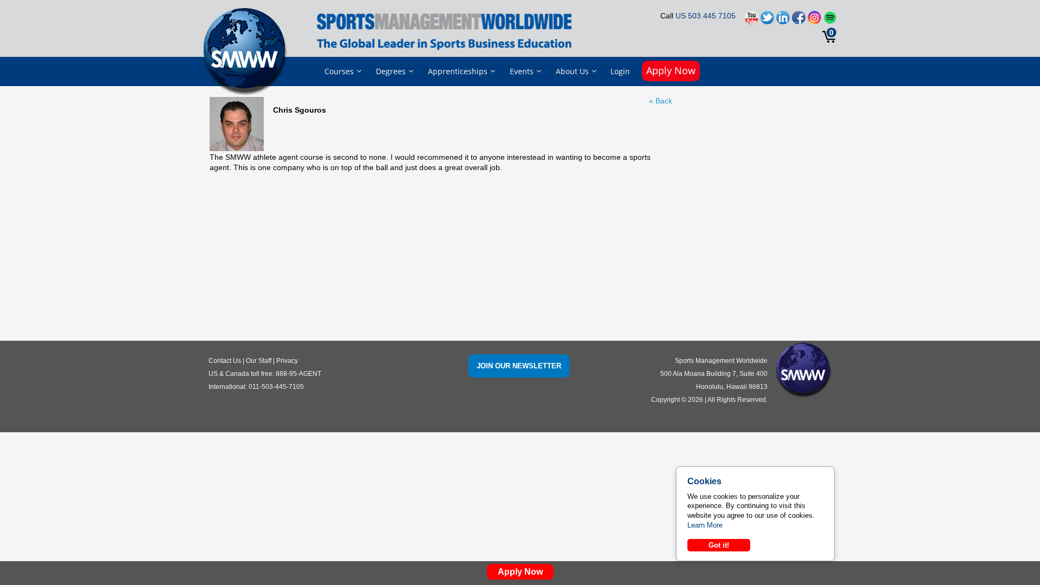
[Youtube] (751, 20)
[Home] (247, 50)
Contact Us (225, 361)
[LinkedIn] (783, 20)
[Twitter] (767, 20)
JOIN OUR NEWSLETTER (519, 366)
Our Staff (258, 361)
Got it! (718, 545)
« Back (660, 100)
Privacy (287, 361)
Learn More (705, 525)
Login (620, 71)
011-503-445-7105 (276, 387)
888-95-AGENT (298, 374)
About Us (572, 71)
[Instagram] (814, 20)
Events (522, 71)
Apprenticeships (457, 71)
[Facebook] (798, 20)
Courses (339, 71)
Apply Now (671, 70)
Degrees (391, 71)
